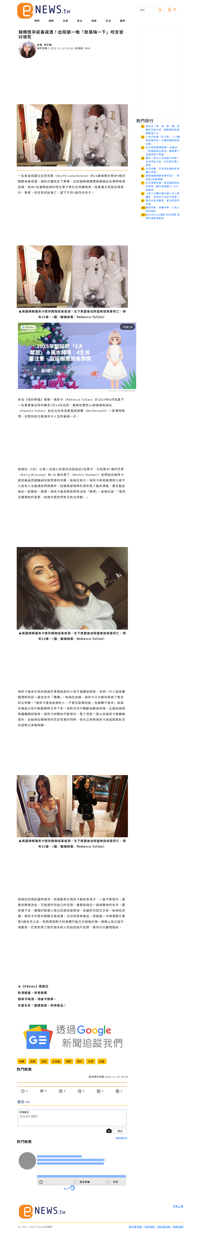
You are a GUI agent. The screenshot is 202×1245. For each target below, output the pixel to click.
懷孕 (79, 1061)
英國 (44, 1061)
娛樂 (51, 20)
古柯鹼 (56, 1061)
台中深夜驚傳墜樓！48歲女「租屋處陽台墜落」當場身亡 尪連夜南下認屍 (164, 150)
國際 (122, 20)
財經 (94, 20)
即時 (37, 20)
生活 (108, 20)
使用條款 (149, 1226)
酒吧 (68, 1061)
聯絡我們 (178, 1226)
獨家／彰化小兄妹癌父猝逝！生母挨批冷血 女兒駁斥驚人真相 (163, 161)
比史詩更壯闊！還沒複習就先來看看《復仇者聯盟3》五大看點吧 (163, 186)
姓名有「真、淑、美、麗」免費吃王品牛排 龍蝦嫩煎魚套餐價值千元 (163, 129)
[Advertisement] (72, 81)
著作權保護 (135, 1226)
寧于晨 (48, 44)
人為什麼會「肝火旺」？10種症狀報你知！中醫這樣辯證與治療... (163, 140)
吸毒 (32, 1061)
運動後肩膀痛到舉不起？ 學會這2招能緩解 (163, 177)
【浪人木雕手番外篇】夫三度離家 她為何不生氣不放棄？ (163, 195)
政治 (79, 20)
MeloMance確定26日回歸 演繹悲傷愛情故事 (163, 216)
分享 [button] (115, 1182)
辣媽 (21, 1061)
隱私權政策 (121, 1137)
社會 (65, 20)
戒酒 (90, 1061)
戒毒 (101, 1061)
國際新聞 (42, 48)
